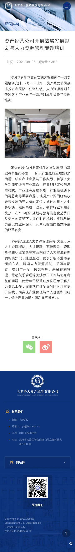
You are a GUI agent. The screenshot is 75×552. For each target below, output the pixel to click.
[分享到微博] (46, 347)
